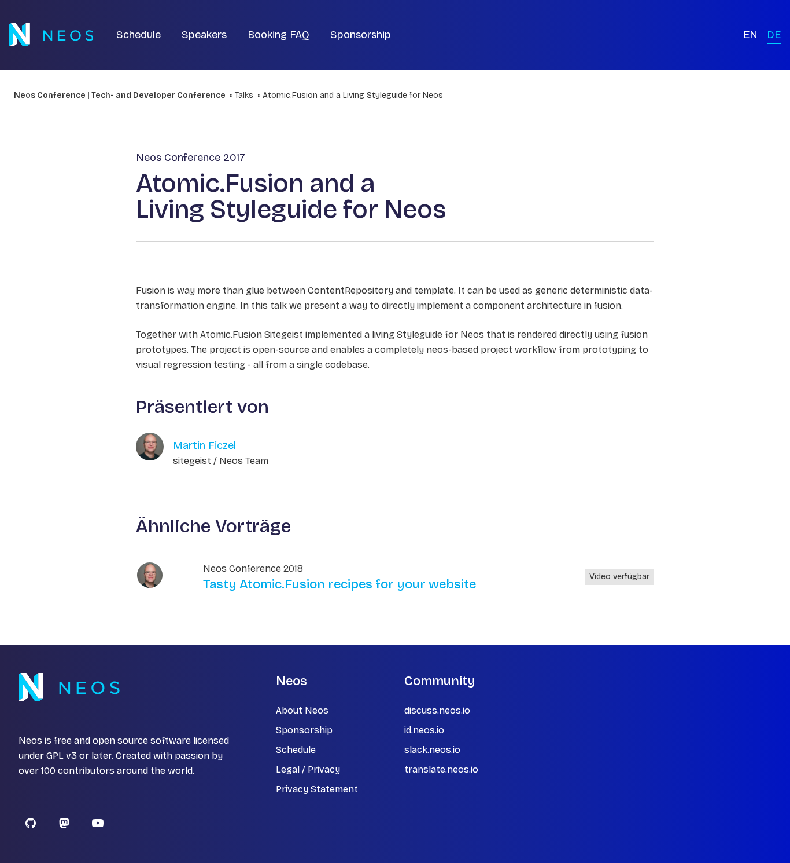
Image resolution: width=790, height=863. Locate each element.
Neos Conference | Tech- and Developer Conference (120, 95)
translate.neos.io (441, 769)
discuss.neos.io (437, 710)
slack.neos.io (432, 749)
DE (774, 34)
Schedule (138, 34)
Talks (244, 95)
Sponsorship (360, 34)
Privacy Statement (317, 789)
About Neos (302, 710)
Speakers (204, 34)
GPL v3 (61, 755)
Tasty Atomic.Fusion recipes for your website (339, 584)
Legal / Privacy (308, 769)
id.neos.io (424, 730)
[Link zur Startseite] (51, 34)
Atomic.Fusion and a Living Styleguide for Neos (353, 95)
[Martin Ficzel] (150, 575)
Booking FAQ (278, 34)
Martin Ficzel (204, 445)
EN (750, 34)
